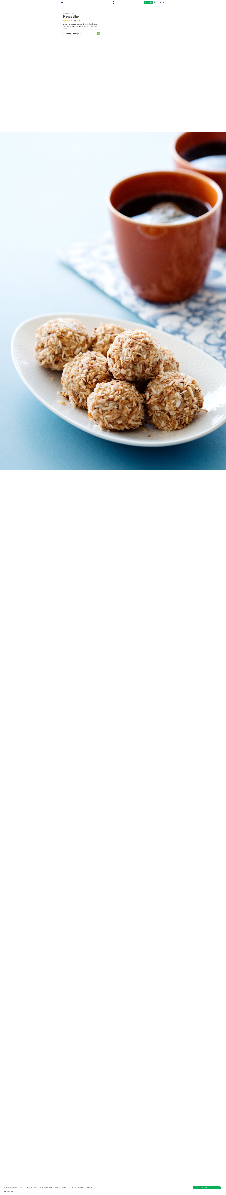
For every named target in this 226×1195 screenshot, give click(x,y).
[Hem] (113, 2)
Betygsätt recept (72, 34)
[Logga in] (164, 2)
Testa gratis (148, 2)
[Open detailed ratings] (86, 21)
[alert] (113, 1189)
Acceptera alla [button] (206, 1187)
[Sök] (66, 2)
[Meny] (62, 2)
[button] (50, 1191)
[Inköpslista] (159, 2)
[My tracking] (155, 2)
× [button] (224, 1186)
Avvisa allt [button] (206, 1191)
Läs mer (86, 1189)
